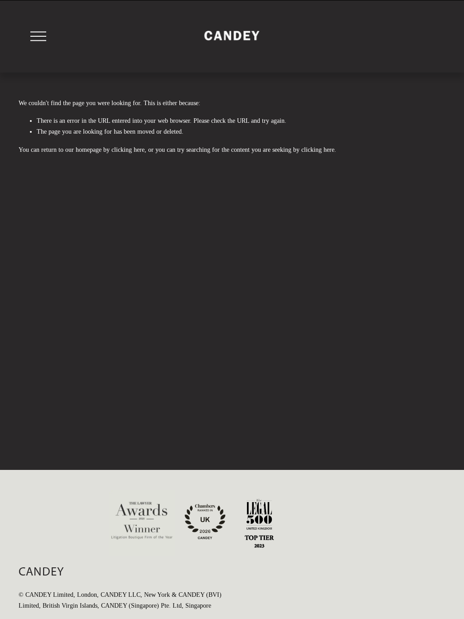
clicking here (128, 149)
